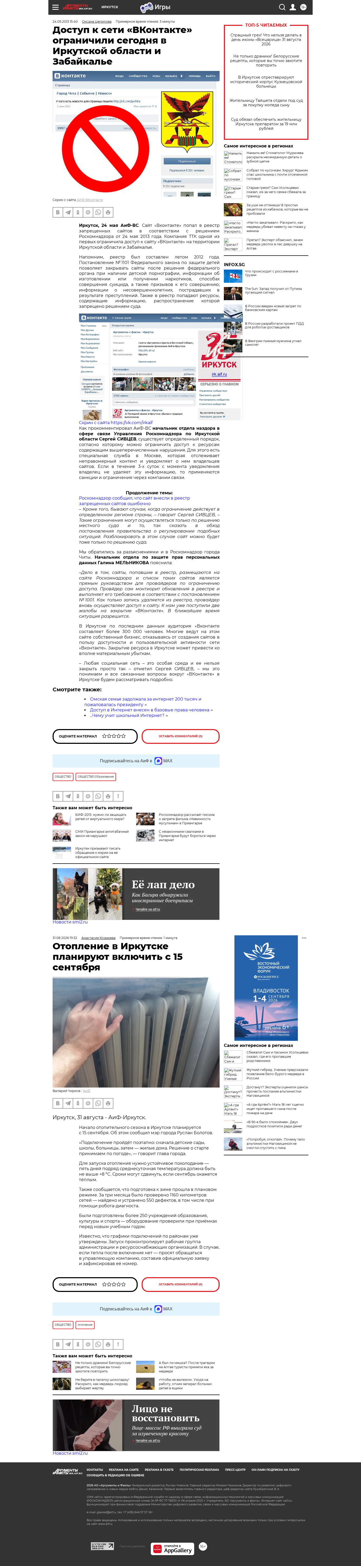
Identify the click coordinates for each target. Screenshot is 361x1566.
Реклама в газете (159, 1470)
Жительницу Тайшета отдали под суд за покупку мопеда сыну (266, 102)
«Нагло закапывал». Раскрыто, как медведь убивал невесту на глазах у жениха (276, 227)
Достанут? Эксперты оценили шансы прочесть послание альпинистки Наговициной (277, 1091)
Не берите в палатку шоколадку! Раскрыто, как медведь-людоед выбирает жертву (102, 1384)
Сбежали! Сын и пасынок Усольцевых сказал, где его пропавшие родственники (277, 1056)
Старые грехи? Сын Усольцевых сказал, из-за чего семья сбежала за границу (276, 192)
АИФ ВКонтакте (90, 200)
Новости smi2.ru (70, 922)
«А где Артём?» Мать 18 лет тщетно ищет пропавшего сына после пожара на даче (275, 1109)
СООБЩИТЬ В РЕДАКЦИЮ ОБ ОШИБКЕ (115, 1475)
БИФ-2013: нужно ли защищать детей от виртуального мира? (100, 817)
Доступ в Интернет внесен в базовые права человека (149, 709)
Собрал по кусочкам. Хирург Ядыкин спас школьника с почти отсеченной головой (277, 174)
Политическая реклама (199, 1470)
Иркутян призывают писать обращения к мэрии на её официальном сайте (98, 852)
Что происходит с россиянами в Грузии (271, 273)
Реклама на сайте (124, 1470)
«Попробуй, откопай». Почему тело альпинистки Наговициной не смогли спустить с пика (276, 1143)
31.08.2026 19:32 (65, 938)
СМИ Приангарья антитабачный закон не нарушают (102, 834)
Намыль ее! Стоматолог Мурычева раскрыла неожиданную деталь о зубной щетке (275, 157)
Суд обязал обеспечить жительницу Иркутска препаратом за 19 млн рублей (266, 124)
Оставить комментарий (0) (180, 736)
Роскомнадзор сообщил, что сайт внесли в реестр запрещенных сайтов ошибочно (134, 501)
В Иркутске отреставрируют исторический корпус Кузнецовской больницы (266, 82)
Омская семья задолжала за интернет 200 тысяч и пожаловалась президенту (142, 702)
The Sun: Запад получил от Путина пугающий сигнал (273, 290)
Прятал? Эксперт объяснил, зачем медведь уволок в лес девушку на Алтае (275, 244)
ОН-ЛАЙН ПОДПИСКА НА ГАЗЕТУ (275, 1470)
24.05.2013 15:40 (65, 21)
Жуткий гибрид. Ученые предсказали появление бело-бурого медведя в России (277, 1074)
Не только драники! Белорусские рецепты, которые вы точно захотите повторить (266, 61)
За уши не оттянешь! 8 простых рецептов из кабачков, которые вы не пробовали (277, 209)
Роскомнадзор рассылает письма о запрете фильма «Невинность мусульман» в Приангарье (187, 819)
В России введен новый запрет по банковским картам (273, 308)
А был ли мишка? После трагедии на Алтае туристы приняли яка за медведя (187, 1367)
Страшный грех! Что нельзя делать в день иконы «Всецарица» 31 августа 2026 (266, 39)
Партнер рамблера (132, 1546)
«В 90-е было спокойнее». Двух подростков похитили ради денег (274, 1124)
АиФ (86, 1091)
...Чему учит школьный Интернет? (127, 715)
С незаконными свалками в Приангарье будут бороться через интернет (187, 836)
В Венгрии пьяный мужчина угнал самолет (273, 343)
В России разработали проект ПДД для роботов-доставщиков (274, 325)
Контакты (95, 1470)
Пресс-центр (235, 1470)
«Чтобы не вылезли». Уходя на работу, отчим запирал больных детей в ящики (185, 1384)
